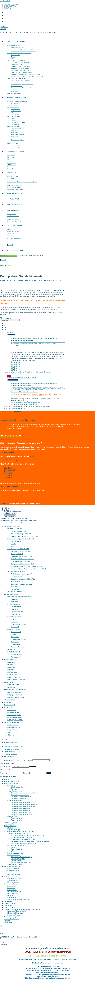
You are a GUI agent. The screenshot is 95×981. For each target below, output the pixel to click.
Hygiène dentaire (16, 609)
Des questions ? (9, 707)
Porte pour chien (16, 789)
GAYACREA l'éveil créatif (12, 866)
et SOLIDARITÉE (70, 959)
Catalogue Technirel (17, 576)
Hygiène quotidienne (10, 659)
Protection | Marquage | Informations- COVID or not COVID (23, 909)
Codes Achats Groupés (14, 717)
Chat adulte (14, 622)
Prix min (2, 773)
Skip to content (5, 1)
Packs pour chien (16, 654)
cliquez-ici (4, 503)
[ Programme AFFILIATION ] (10, 6)
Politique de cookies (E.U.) (7, 520)
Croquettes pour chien (14, 629)
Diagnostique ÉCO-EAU (18, 531)
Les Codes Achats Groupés (10, 512)
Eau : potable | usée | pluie (12, 526)
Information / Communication (16, 697)
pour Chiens (14, 599)
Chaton (13, 619)
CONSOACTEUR (58, 959)
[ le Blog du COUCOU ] (9, 7)
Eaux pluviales (15, 586)
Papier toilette (11, 662)
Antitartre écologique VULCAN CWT (50, 280)
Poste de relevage (10, 905)
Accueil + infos (11, 710)
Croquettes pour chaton (19, 799)
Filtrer (49, 773)
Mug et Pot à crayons (13, 727)
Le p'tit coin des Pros (14, 891)
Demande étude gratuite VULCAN (21, 556)
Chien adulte (15, 637)
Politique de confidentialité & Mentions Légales (26, 520)
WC (12, 546)
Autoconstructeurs (9, 700)
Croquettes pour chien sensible (21, 812)
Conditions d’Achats (13, 712)
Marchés (10, 828)
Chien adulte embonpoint (18, 639)
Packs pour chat (16, 657)
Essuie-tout (10, 664)
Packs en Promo (12, 816)
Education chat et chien (18, 612)
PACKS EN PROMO (13, 652)
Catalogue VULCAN (17, 554)
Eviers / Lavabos (16, 541)
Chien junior (14, 634)
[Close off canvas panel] (1, 926)
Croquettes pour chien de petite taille (23, 806)
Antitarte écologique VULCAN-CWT (18, 549)
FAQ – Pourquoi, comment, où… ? (21, 574)
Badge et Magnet (12, 730)
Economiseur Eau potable (15, 845)
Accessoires (15, 589)
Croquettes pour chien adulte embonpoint (24, 804)
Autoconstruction (60, 342)
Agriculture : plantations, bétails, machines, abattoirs (24, 342)
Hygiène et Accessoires (11, 876)
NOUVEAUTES (8, 702)
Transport (7, 921)
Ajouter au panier (13, 380)
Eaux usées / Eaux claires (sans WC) (22, 584)
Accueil (2, 280)
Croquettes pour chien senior (20, 810)
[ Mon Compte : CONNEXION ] (11, 4)
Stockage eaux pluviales (14, 591)
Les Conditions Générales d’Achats (13, 511)
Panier (5, 509)
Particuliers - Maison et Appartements (35, 389)
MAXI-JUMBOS (12, 672)
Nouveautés (8, 901)
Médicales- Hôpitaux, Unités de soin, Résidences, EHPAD (28, 569)
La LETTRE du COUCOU (10, 514)
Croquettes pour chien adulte (20, 802)
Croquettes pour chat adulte (20, 795)
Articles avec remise (10, 822)
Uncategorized (8, 923)
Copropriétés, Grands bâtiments (19, 343)
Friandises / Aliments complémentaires (19, 596)
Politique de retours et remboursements (10, 523)
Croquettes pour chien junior (20, 808)
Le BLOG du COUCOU (9, 515)
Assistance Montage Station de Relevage (23, 534)
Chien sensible (15, 644)
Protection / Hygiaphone (14, 692)
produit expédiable (51, 343)
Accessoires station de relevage (21, 857)
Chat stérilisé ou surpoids (18, 624)
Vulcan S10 (14, 346)
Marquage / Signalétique (14, 695)
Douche (13, 544)
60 (4, 325)
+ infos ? (34, 456)
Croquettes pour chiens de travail (22, 814)
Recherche (33, 766)
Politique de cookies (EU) (10, 516)
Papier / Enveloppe (13, 684)
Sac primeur (11, 687)
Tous (5, 329)
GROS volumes (12, 674)
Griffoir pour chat (16, 614)
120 (5, 327)
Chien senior (15, 642)
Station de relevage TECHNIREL (17, 571)
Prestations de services (14, 528)
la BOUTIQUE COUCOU (15, 720)
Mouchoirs (10, 669)
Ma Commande (8, 510)
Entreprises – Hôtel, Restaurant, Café (22, 564)
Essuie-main (11, 667)
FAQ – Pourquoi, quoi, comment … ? (22, 551)
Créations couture (12, 725)
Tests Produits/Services (11, 919)
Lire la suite (11, 334)
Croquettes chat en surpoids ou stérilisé (24, 793)
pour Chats (14, 601)
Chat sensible (15, 627)
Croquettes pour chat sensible (21, 797)
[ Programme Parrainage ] (9, 5)
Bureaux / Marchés (10, 826)
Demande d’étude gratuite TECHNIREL (23, 579)
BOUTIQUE (6, 508)
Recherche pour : (5, 766)
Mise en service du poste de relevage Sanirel (24, 536)
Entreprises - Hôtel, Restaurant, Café (37, 343)
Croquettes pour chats (14, 617)
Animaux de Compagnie (12, 783)
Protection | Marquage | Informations (15, 689)
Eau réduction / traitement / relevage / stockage (21, 280)
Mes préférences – (8, 8)
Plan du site (24, 523)
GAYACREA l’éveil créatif (11, 722)
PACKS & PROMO (9, 705)
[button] (34, 338)
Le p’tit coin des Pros (13, 677)
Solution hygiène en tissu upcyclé (17, 679)
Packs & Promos (9, 903)
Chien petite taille (16, 632)
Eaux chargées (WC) (17, 581)
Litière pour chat (16, 606)
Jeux (8, 732)
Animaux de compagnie (11, 594)
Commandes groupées (14, 715)
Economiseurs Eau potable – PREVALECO (20, 539)
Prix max (26, 773)
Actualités (7, 779)
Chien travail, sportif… (17, 647)
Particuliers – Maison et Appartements (22, 559)
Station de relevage (13, 855)
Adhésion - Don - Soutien (12, 781)
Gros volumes (12, 890)
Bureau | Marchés (9, 682)
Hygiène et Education (13, 604)
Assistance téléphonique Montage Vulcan (24, 392)
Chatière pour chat (17, 787)
